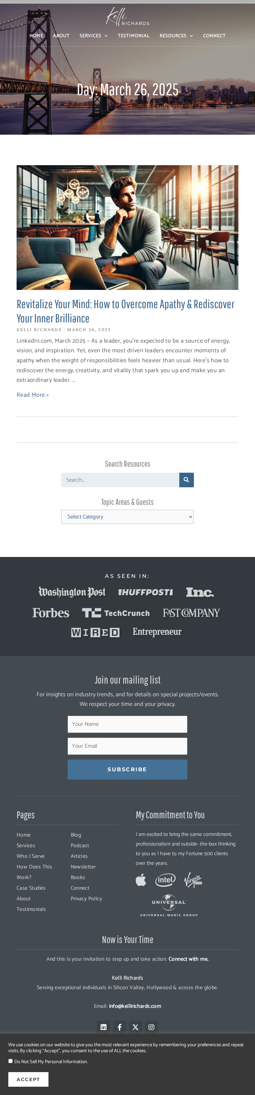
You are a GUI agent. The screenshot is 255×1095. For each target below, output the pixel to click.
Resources (173, 36)
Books (78, 877)
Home (36, 36)
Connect (214, 36)
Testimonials (31, 909)
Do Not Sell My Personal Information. (51, 1062)
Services (90, 36)
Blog (76, 835)
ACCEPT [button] (28, 1079)
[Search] (186, 480)
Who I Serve (30, 856)
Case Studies (31, 888)
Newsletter (83, 866)
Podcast (80, 845)
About (61, 36)
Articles (79, 856)
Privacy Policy (86, 898)
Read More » (33, 395)
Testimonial (134, 36)
